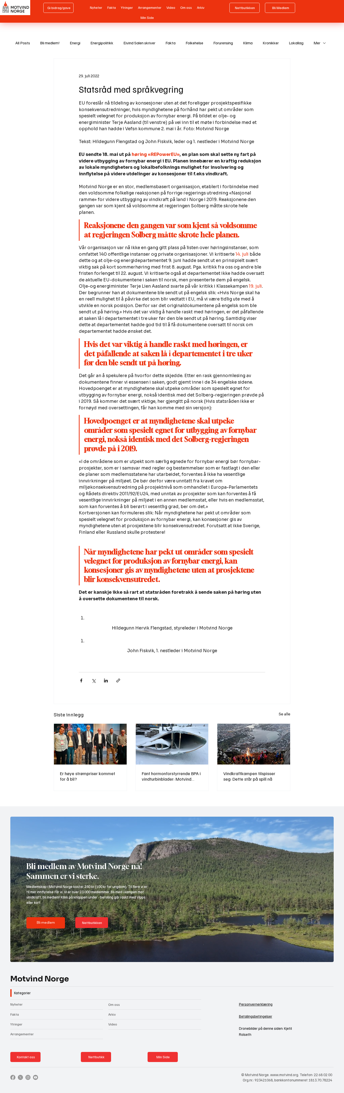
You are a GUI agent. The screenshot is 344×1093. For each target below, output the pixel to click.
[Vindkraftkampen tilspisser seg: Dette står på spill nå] (253, 744)
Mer (317, 42)
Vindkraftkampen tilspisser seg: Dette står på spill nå (249, 776)
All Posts (22, 42)
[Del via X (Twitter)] (93, 680)
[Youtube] (35, 1077)
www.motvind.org (284, 1074)
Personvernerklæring (255, 1004)
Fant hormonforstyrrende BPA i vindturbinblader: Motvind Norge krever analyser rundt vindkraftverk (171, 776)
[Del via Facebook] (81, 680)
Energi (75, 42)
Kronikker (271, 42)
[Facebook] (12, 1077)
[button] (325, 956)
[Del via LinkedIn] (106, 680)
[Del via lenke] (118, 680)
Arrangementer (22, 1034)
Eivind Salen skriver (139, 42)
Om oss (114, 1004)
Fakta (170, 42)
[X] (20, 1077)
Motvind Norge (39, 979)
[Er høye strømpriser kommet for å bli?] (90, 744)
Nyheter (16, 1004)
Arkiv (112, 1014)
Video (112, 1024)
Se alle (284, 714)
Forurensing (223, 42)
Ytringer (16, 1024)
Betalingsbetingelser (255, 1016)
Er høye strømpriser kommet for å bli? (87, 776)
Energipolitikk (101, 42)
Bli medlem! (50, 42)
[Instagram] (27, 1077)
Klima (248, 42)
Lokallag (296, 42)
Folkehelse (194, 42)
